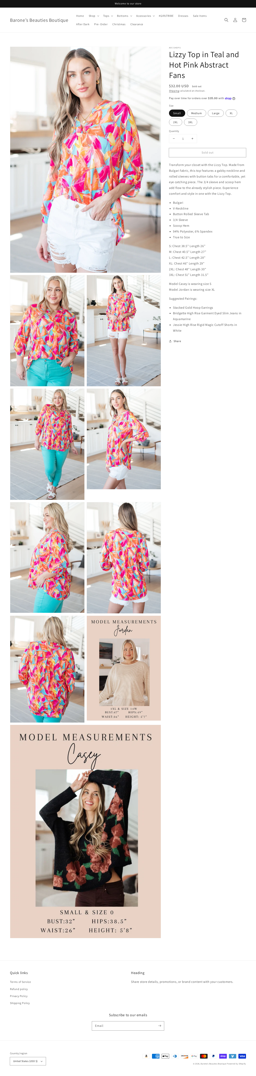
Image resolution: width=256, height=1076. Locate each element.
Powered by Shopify (236, 1063)
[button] (226, 20)
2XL (175, 122)
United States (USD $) (25, 1061)
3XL (190, 122)
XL (231, 113)
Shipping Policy (20, 1003)
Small (177, 113)
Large (216, 113)
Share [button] (177, 341)
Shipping (174, 90)
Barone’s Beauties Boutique (214, 1063)
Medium (196, 113)
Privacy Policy (18, 996)
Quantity (174, 131)
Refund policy (19, 989)
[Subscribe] (159, 1025)
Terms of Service (20, 982)
